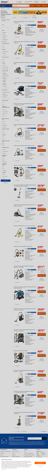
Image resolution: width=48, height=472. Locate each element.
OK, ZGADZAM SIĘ (40, 462)
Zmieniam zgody (40, 465)
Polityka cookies (3, 469)
